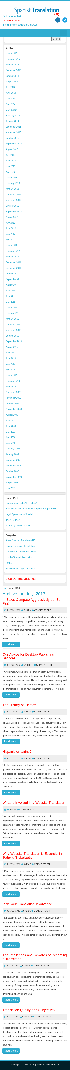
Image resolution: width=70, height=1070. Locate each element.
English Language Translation (20, 546)
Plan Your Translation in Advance (27, 904)
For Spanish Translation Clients (21, 551)
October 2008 (12, 471)
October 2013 (12, 138)
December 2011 (13, 262)
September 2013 (14, 143)
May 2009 (10, 431)
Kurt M (27, 610)
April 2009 (10, 437)
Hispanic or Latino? (17, 752)
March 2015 (11, 53)
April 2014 (10, 104)
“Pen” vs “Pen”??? (14, 520)
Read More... (11, 644)
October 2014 (12, 76)
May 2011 (10, 302)
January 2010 (12, 386)
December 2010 (13, 324)
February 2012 (13, 251)
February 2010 (13, 381)
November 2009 (13, 398)
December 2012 (13, 194)
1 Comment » (27, 809)
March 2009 (11, 443)
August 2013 (12, 149)
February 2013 (13, 183)
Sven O (13, 809)
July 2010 (10, 352)
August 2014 (12, 81)
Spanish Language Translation (20, 568)
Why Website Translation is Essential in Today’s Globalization (32, 855)
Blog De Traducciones (21, 578)
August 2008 (12, 482)
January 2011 (12, 319)
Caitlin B (28, 665)
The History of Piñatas (19, 705)
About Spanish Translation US (20, 540)
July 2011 (10, 290)
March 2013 (11, 177)
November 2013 (13, 132)
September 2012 (14, 211)
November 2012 (13, 200)
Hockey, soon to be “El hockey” (21, 503)
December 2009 (13, 392)
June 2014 (11, 93)
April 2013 (10, 172)
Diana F (27, 712)
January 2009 (12, 454)
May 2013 (10, 166)
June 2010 (11, 358)
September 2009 (14, 409)
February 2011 (13, 313)
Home (5, 588)
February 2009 (13, 448)
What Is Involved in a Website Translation (34, 803)
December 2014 (13, 70)
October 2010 (12, 335)
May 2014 (10, 98)
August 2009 (12, 415)
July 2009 (10, 420)
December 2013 (13, 126)
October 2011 (12, 273)
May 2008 (10, 488)
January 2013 (12, 189)
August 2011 (12, 285)
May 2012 (10, 234)
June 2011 (11, 296)
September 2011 (14, 279)
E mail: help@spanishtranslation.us (20, 24)
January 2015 (12, 64)
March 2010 (11, 375)
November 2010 (13, 330)
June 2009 (11, 426)
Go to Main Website (12, 16)
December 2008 (13, 460)
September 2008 (14, 477)
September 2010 (14, 341)
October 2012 (12, 206)
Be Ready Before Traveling (19, 525)
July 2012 (10, 222)
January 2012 (12, 256)
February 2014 (13, 115)
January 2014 (12, 121)
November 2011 (13, 268)
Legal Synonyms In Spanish (19, 514)
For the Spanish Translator (19, 557)
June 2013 (11, 160)
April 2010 (10, 369)
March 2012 (11, 245)
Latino (9, 563)
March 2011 (11, 307)
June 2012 (11, 228)
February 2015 (13, 59)
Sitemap (14, 1064)
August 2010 (12, 347)
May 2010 (10, 364)
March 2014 (11, 110)
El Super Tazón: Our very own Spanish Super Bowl (31, 508)
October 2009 (12, 403)
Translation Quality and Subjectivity (29, 1010)
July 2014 (10, 87)
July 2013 (10, 155)
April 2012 (10, 239)
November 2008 (13, 465)
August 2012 (12, 217)
